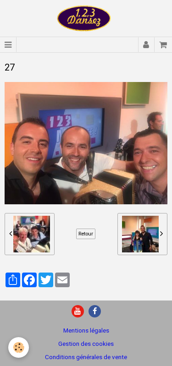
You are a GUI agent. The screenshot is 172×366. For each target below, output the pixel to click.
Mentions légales (86, 330)
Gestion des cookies (86, 343)
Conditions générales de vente (86, 357)
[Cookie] (18, 347)
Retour (85, 233)
